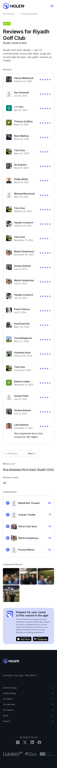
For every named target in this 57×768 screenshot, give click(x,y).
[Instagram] (18, 742)
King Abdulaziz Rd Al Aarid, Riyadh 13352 (28, 469)
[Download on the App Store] (23, 639)
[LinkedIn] (32, 742)
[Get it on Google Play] (40, 639)
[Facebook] (39, 742)
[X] (25, 742)
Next (30, 453)
